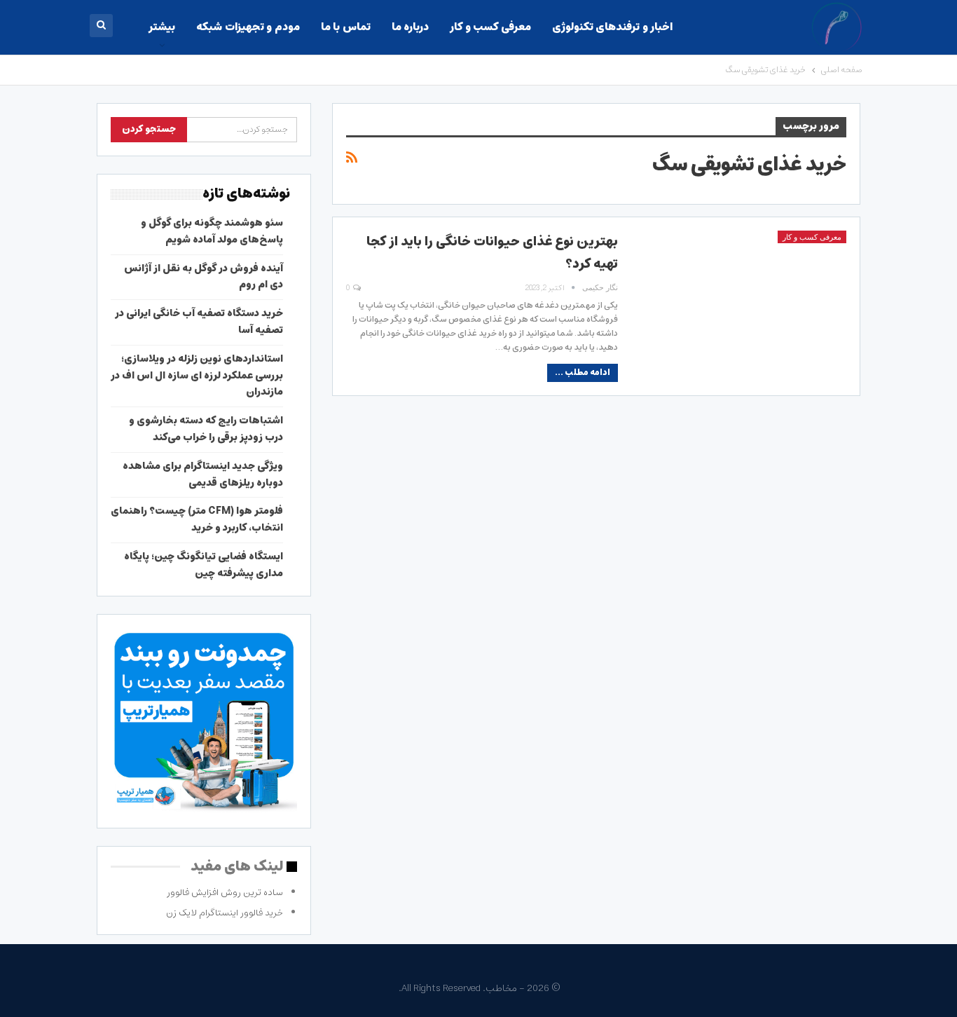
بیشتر (162, 27)
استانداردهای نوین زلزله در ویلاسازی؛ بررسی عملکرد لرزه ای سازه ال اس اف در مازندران (197, 375)
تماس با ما (346, 27)
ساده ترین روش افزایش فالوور (225, 893)
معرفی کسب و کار (490, 27)
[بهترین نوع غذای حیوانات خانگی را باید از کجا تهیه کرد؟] (741, 298)
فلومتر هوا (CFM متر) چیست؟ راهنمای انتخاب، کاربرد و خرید (197, 519)
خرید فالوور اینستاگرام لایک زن (224, 913)
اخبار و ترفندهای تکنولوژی (612, 27)
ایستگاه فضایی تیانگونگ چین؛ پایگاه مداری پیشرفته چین (203, 565)
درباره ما (410, 27)
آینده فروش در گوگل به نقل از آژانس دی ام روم (203, 277)
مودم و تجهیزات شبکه (247, 27)
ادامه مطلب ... (582, 372)
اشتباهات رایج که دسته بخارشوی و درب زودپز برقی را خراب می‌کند (206, 429)
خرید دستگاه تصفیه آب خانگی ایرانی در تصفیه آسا (199, 322)
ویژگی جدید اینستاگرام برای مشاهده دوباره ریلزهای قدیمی (203, 474)
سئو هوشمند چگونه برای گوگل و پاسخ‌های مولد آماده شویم (212, 231)
